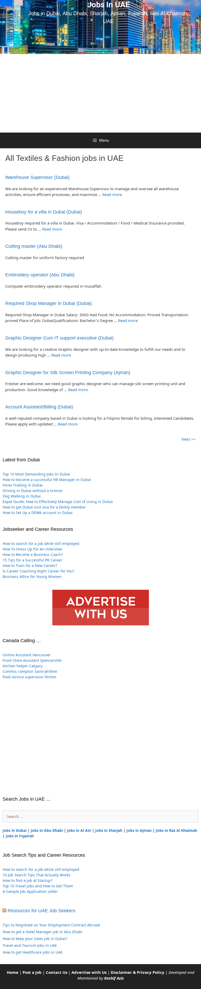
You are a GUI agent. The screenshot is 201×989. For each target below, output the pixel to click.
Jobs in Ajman (139, 830)
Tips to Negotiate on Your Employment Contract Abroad (51, 924)
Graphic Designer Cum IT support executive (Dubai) (59, 338)
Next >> (189, 439)
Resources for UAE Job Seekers (41, 910)
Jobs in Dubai (14, 830)
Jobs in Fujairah (20, 835)
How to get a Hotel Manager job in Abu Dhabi (42, 931)
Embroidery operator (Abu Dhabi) (40, 274)
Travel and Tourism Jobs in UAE (30, 945)
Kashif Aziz (114, 978)
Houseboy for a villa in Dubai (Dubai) (43, 212)
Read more (112, 194)
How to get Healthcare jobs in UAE (33, 952)
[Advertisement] (100, 93)
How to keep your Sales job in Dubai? (35, 938)
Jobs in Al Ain (79, 830)
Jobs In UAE (108, 4)
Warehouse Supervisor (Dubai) (37, 177)
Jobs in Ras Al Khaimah (176, 830)
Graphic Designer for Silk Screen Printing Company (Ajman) (67, 372)
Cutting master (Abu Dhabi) (33, 246)
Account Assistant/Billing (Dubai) (39, 406)
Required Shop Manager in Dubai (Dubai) (48, 303)
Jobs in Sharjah (108, 830)
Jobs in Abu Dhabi (47, 830)
